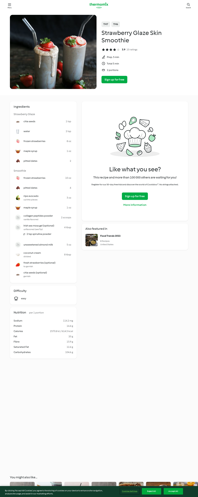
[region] (99, 491)
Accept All (173, 491)
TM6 (115, 24)
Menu (10, 8)
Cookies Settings (129, 491)
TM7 (105, 24)
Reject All (151, 491)
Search (188, 8)
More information (134, 205)
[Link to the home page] (99, 5)
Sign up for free (114, 79)
